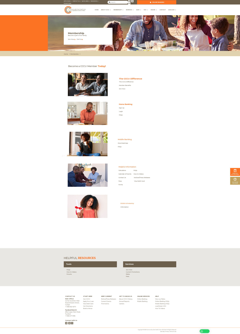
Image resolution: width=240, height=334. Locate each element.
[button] (205, 331)
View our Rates (160, 299)
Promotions (67, 3)
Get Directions (88, 306)
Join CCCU (86, 299)
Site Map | (162, 331)
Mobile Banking (142, 301)
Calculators (122, 170)
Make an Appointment (235, 174)
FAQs (121, 115)
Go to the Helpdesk (235, 182)
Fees (120, 181)
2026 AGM (171, 10)
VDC (145, 10)
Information (124, 207)
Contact (163, 10)
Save (137, 10)
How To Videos (160, 308)
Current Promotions (133, 272)
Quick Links (85, 1)
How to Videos (139, 174)
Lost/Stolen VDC (160, 306)
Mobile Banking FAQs (162, 304)
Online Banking (158, 2)
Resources (94, 1)
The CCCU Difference (126, 82)
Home (97, 10)
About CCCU (105, 10)
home (66, 54)
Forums (69, 274)
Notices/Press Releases (142, 177)
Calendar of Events (124, 174)
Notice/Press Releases (108, 299)
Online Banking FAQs (162, 301)
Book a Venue (87, 308)
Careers (121, 304)
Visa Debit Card (139, 181)
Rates (128, 274)
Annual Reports (124, 301)
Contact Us (75, 1)
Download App (123, 143)
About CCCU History (125, 299)
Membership (118, 10)
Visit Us (79, 39)
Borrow (129, 10)
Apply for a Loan (88, 301)
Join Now (71, 39)
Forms (120, 185)
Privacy (167, 331)
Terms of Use (173, 331)
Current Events (106, 301)
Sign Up (121, 108)
